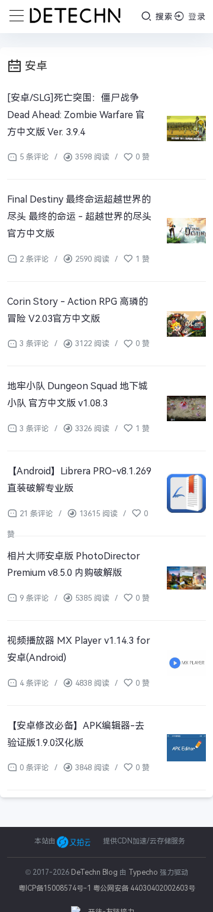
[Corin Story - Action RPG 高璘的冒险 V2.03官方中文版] (186, 324)
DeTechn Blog (95, 872)
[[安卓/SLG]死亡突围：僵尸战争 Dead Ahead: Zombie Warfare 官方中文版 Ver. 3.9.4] (186, 128)
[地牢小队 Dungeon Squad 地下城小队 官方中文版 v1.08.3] (186, 408)
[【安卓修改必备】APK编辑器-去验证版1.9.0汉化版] (186, 748)
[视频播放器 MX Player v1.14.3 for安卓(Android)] (186, 663)
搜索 (163, 16)
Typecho (143, 872)
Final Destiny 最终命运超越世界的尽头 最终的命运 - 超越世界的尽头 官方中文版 (79, 216)
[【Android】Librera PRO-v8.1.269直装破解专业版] (186, 493)
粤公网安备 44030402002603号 (144, 888)
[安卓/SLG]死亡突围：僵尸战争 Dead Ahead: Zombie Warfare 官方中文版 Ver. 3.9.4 (76, 115)
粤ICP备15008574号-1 (54, 888)
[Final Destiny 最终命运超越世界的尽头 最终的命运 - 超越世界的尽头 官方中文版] (186, 230)
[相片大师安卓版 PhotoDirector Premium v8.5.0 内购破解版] (186, 578)
